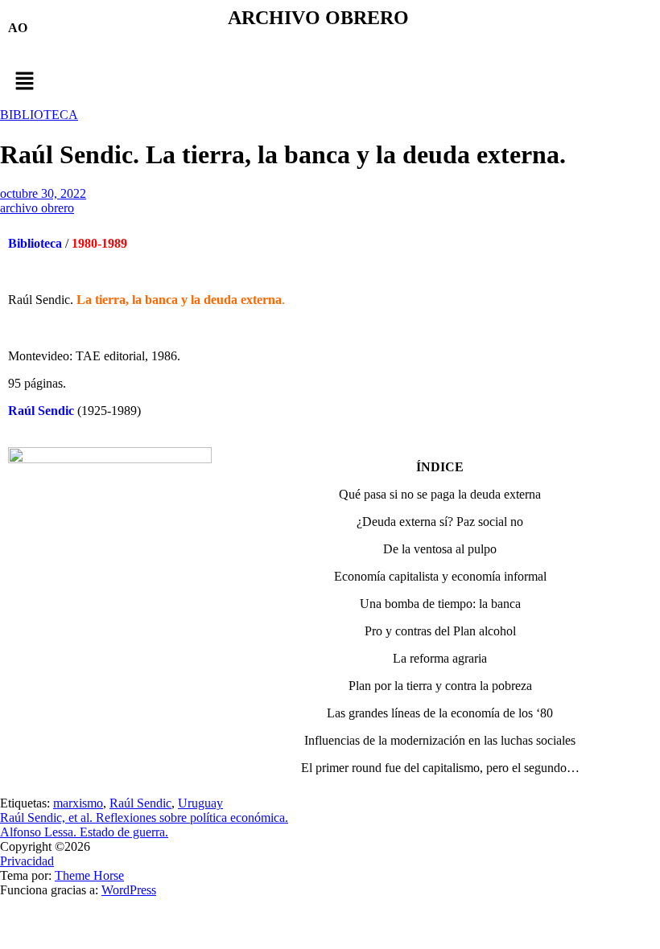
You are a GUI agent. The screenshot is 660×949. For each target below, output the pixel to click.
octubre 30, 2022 (43, 193)
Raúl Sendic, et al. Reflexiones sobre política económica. (144, 817)
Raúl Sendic (41, 410)
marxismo (78, 803)
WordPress (128, 890)
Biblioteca (35, 243)
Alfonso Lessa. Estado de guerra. (84, 832)
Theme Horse (89, 875)
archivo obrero (37, 208)
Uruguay (200, 803)
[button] (330, 82)
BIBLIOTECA (39, 114)
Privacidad (27, 861)
